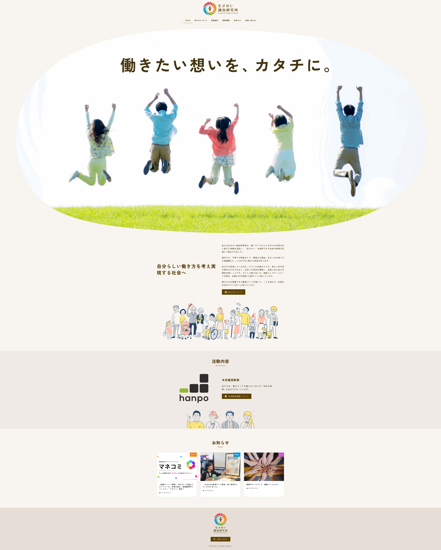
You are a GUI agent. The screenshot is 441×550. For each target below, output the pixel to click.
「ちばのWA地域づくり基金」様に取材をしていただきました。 (220, 485)
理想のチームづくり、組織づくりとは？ (262, 484)
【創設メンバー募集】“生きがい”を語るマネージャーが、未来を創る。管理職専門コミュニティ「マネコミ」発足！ (176, 486)
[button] (233, 292)
